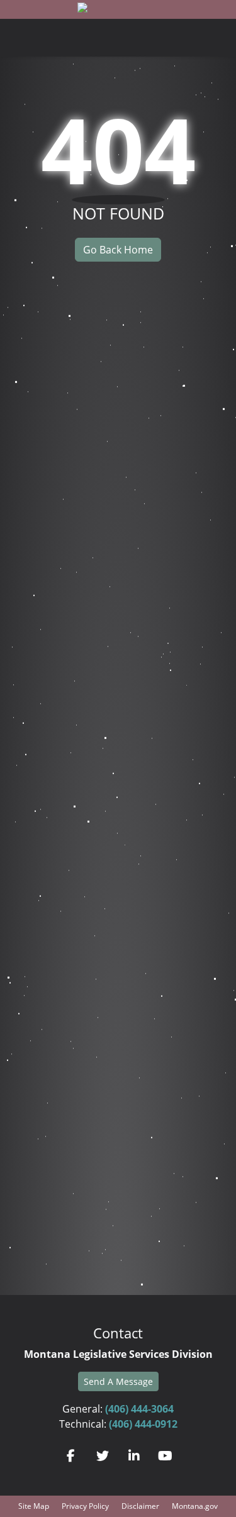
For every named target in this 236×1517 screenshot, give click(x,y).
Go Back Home (118, 250)
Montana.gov (195, 1506)
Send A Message (118, 1381)
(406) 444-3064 (139, 1409)
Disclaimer (140, 1506)
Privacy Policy (85, 1506)
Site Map (33, 1506)
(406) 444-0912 (143, 1424)
